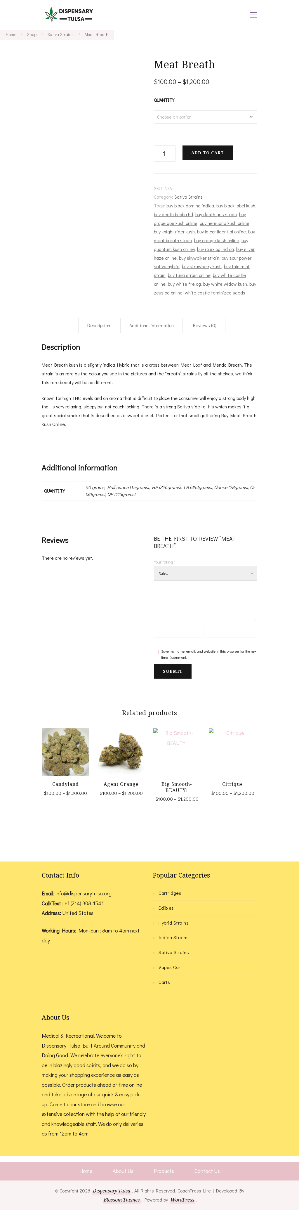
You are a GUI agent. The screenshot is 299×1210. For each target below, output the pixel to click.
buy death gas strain (216, 214)
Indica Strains (174, 937)
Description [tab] (98, 325)
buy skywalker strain (199, 258)
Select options (65, 750)
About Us (123, 1170)
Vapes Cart (170, 967)
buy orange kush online (216, 240)
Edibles (166, 908)
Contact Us (207, 1170)
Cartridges (170, 893)
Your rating (164, 562)
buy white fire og (184, 284)
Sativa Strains (188, 197)
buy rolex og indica (215, 249)
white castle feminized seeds (215, 293)
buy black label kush (235, 205)
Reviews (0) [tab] (204, 325)
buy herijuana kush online (224, 223)
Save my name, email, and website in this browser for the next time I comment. (209, 654)
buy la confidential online (221, 231)
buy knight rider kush (174, 231)
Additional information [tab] (151, 325)
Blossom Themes (122, 1200)
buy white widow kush (225, 284)
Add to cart (207, 152)
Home (85, 1170)
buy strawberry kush (202, 266)
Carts (164, 982)
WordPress (182, 1200)
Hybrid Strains (174, 923)
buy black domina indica (190, 205)
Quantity (164, 100)
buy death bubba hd (173, 214)
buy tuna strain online (189, 275)
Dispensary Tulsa (112, 1191)
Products (164, 1170)
